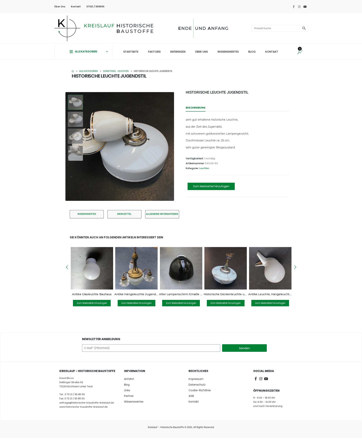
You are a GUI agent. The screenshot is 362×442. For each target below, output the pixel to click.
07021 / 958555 (95, 6)
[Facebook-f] (293, 6)
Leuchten (204, 168)
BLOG (252, 52)
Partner (129, 396)
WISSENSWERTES (228, 52)
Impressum (196, 379)
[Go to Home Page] (73, 71)
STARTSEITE (130, 52)
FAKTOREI (154, 52)
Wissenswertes (133, 401)
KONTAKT (271, 52)
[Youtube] (305, 6)
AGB (191, 396)
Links (127, 390)
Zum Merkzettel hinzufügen (211, 186)
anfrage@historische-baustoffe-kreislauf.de (86, 402)
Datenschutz (197, 385)
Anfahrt (129, 379)
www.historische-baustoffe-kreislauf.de (83, 406)
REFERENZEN (178, 52)
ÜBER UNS (201, 52)
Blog (127, 385)
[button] (66, 146)
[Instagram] (299, 6)
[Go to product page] (92, 268)
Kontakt (76, 6)
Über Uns (59, 6)
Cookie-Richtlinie (200, 390)
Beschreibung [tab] (196, 107)
